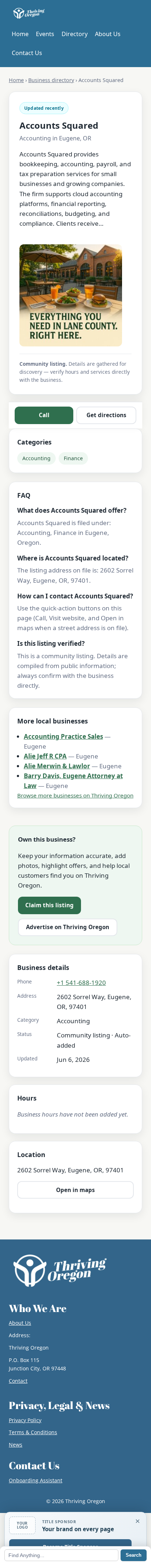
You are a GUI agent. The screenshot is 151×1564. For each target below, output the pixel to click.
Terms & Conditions (33, 1432)
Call (44, 415)
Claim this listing (49, 905)
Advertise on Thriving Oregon (67, 927)
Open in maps (75, 1190)
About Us (108, 34)
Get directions (106, 415)
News (15, 1444)
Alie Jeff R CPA (45, 756)
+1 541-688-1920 (81, 982)
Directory (75, 34)
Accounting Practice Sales (63, 736)
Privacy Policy (25, 1420)
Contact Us (27, 53)
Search (133, 1555)
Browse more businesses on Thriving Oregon (75, 795)
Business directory (51, 80)
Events (45, 34)
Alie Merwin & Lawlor (57, 766)
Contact (18, 1380)
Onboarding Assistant (35, 1480)
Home (20, 34)
